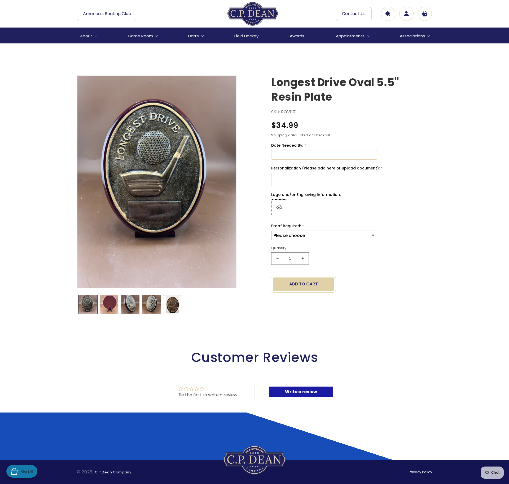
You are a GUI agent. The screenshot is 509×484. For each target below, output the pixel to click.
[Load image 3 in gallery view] (130, 304)
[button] (88, 36)
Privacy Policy (420, 471)
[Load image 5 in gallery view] (172, 304)
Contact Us (354, 14)
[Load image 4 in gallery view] (151, 304)
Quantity (278, 247)
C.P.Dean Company (113, 472)
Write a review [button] (301, 392)
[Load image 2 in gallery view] (109, 304)
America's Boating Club (107, 14)
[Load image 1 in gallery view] (87, 304)
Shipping (279, 135)
